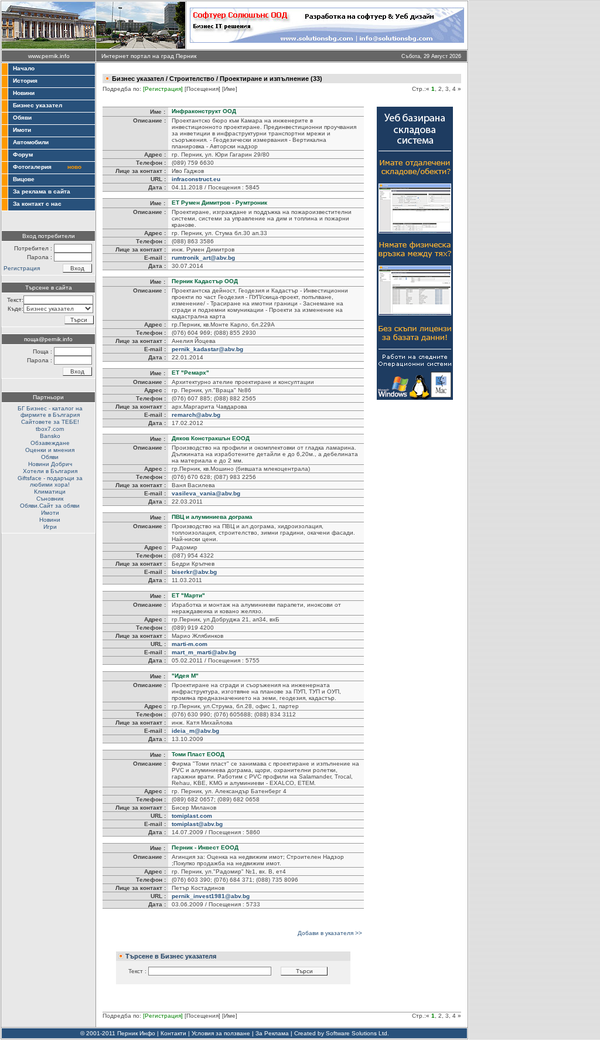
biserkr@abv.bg (194, 572)
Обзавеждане (50, 443)
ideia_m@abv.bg (195, 731)
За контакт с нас (37, 203)
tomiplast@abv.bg (197, 824)
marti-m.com (189, 644)
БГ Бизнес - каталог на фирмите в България (50, 411)
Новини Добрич (50, 464)
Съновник (49, 498)
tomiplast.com (192, 816)
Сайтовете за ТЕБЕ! (50, 422)
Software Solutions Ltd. (357, 1033)
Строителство (191, 78)
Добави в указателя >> (330, 933)
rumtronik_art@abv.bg (203, 257)
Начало (24, 68)
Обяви (22, 117)
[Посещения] (202, 89)
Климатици (50, 491)
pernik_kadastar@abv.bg (207, 349)
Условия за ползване (221, 1033)
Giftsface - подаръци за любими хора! (50, 481)
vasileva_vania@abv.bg (206, 493)
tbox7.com (50, 429)
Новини (24, 93)
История (25, 80)
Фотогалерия (32, 167)
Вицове (24, 179)
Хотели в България (50, 471)
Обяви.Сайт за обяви (50, 505)
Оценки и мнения (49, 450)
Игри (50, 527)
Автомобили (31, 142)
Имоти (22, 130)
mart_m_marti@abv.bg (204, 652)
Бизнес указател (37, 105)
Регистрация (22, 268)
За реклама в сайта (41, 191)
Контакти (173, 1033)
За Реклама (272, 1033)
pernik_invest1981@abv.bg (211, 896)
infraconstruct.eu (196, 179)
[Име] (229, 89)
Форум (23, 154)
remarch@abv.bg (196, 415)
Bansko (50, 436)
